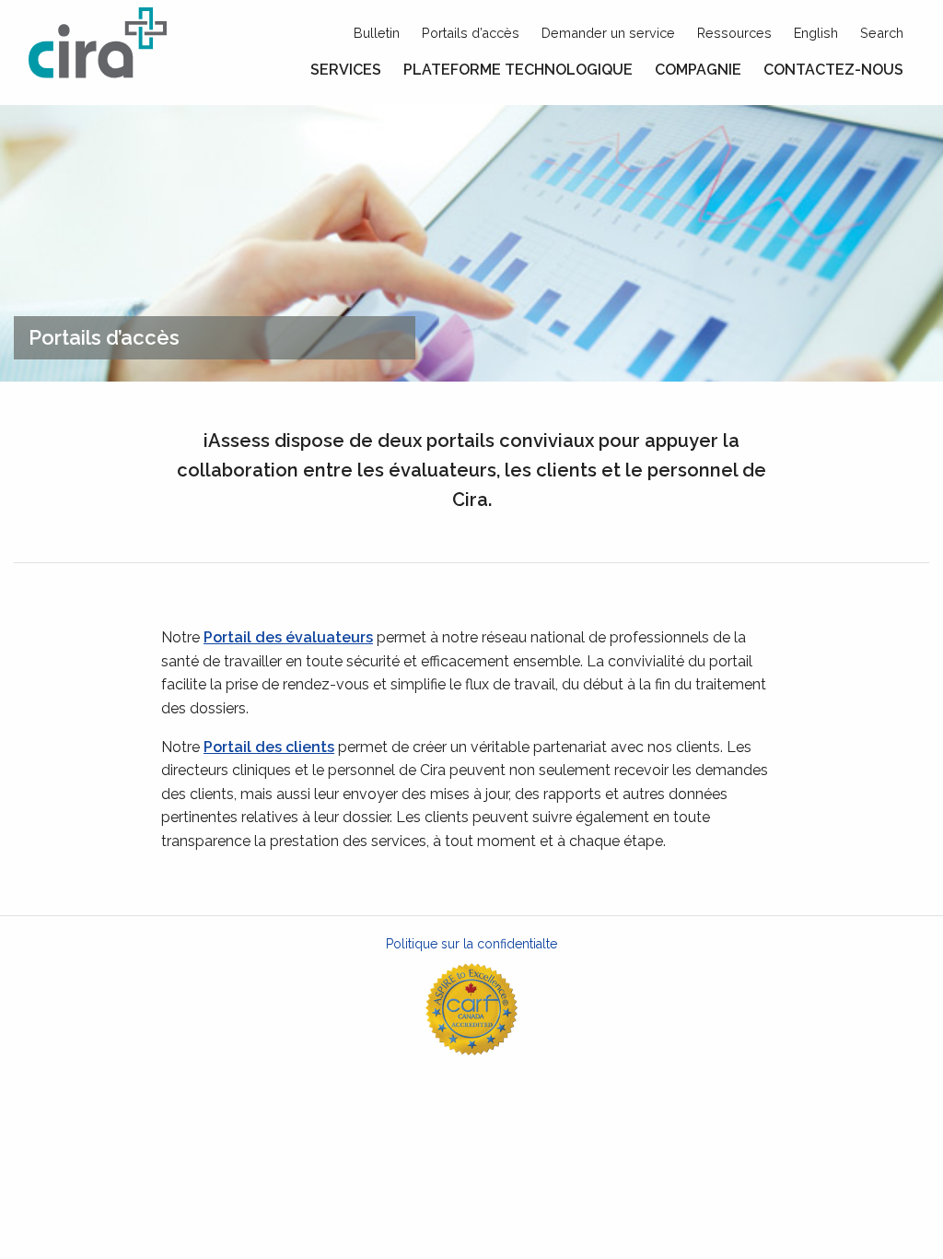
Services (345, 69)
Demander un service (608, 33)
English (816, 33)
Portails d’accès (470, 33)
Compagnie (698, 69)
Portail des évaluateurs (288, 637)
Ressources (734, 33)
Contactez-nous (833, 69)
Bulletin (377, 33)
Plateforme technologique (518, 69)
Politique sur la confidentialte (471, 943)
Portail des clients (269, 747)
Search (881, 33)
